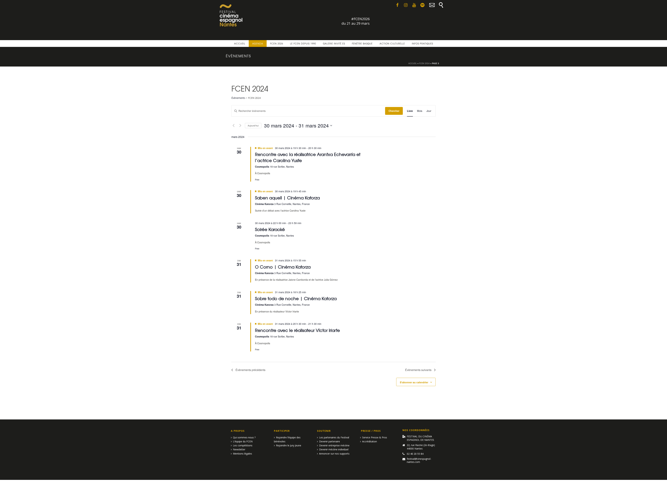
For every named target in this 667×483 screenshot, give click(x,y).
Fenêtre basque (362, 43)
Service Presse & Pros (374, 437)
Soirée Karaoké (270, 229)
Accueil (239, 43)
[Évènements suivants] (240, 125)
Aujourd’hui (253, 125)
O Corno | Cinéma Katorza (283, 267)
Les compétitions (242, 445)
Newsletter (239, 449)
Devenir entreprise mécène (334, 445)
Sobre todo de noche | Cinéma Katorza (296, 298)
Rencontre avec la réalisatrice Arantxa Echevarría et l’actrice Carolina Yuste (307, 157)
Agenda (257, 43)
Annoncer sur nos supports (334, 453)
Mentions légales (242, 453)
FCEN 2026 (276, 43)
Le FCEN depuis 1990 (303, 43)
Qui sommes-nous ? (244, 437)
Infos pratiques (422, 43)
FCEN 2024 (424, 63)
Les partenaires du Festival (334, 437)
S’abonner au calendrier (414, 382)
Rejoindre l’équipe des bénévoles (287, 439)
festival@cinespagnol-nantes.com (419, 460)
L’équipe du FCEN (243, 441)
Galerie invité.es (334, 43)
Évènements (238, 98)
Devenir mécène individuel (333, 449)
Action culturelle (392, 43)
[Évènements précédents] (233, 125)
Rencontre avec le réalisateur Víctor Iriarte (297, 330)
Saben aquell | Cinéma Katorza (287, 198)
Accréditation (369, 441)
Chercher (394, 111)
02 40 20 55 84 (415, 453)
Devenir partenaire (329, 441)
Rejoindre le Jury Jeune (288, 445)
